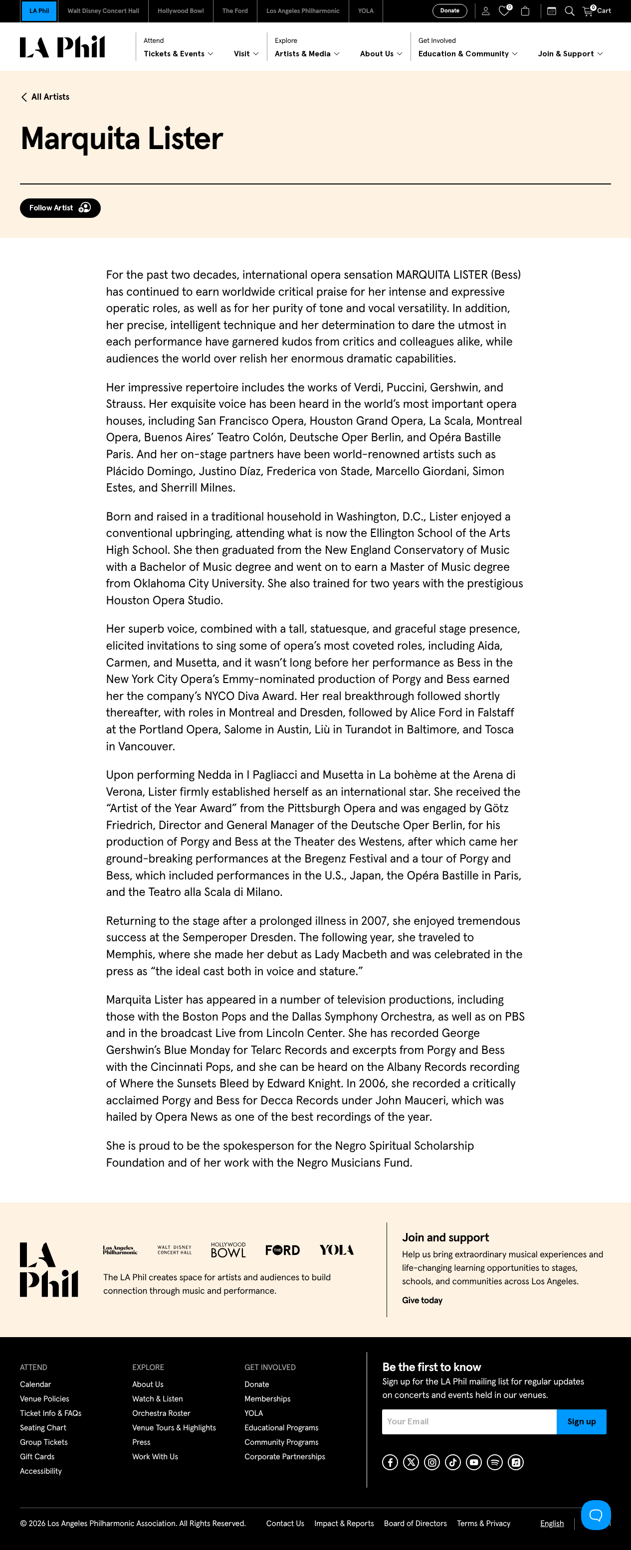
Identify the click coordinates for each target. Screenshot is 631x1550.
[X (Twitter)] (411, 1462)
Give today (422, 1300)
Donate (449, 11)
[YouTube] (474, 1462)
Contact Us (285, 1524)
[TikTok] (453, 1462)
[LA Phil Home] (62, 46)
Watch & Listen (157, 1399)
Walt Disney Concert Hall (103, 11)
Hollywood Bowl (181, 11)
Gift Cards (37, 1457)
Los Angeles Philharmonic (303, 11)
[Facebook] (390, 1462)
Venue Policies (44, 1399)
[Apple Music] (516, 1462)
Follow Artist (51, 208)
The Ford (235, 11)
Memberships (267, 1399)
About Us (148, 1385)
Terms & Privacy (483, 1524)
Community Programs (281, 1443)
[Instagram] (432, 1462)
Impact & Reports (344, 1524)
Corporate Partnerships (284, 1457)
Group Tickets (44, 1443)
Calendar (35, 1385)
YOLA (366, 11)
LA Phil (39, 11)
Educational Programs (281, 1428)
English (552, 1524)
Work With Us (155, 1457)
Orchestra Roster (161, 1414)
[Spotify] (495, 1462)
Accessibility (41, 1472)
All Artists (50, 97)
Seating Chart (43, 1428)
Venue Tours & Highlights (174, 1428)
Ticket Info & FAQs (50, 1414)
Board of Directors (415, 1524)
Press (141, 1443)
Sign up (582, 1421)
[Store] (526, 10)
